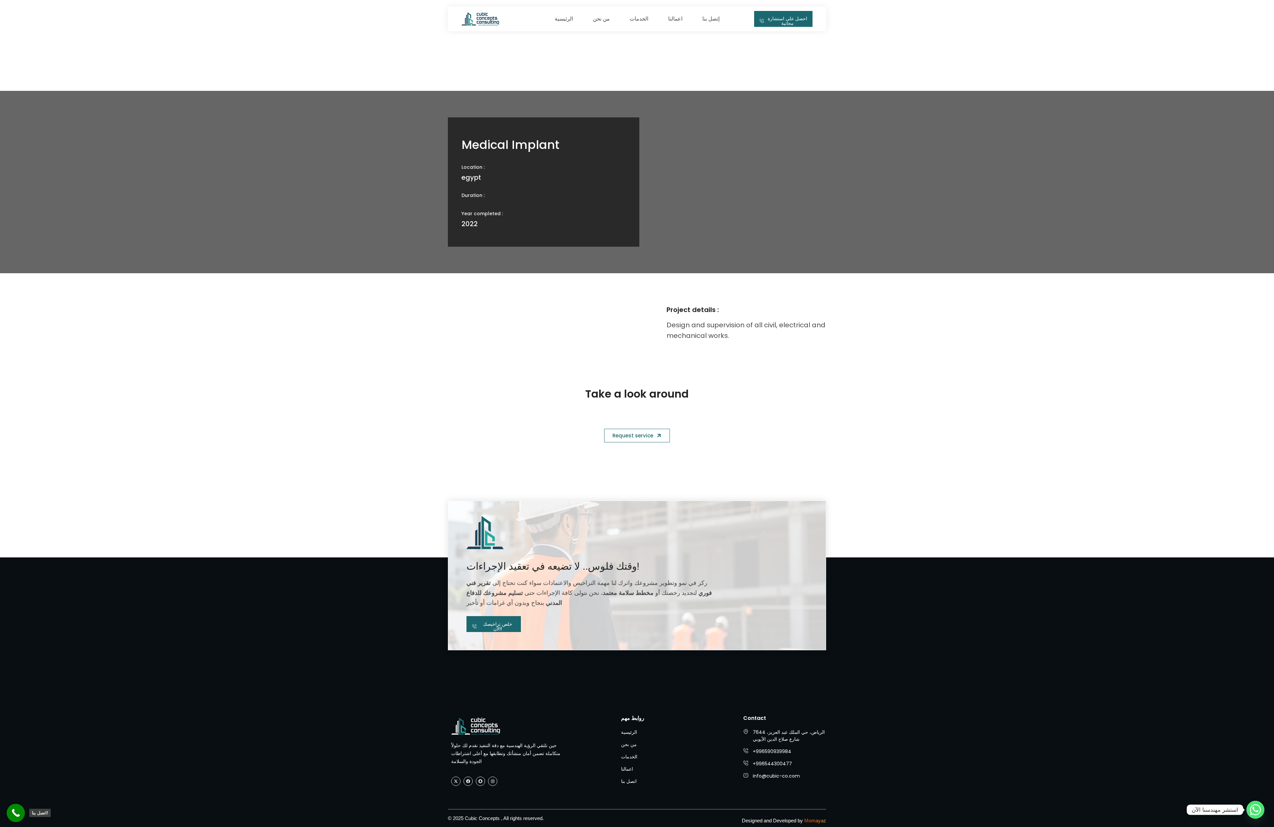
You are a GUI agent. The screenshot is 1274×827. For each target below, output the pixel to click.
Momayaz (815, 820)
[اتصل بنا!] (16, 813)
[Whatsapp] (1255, 810)
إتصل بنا (711, 19)
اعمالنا (675, 19)
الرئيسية (564, 19)
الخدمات (639, 19)
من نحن (601, 19)
